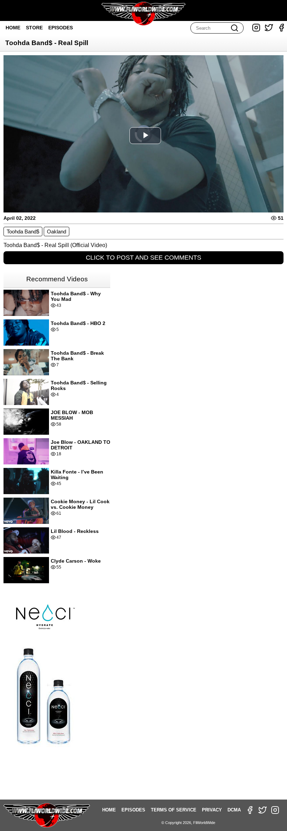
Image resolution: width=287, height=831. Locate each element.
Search (234, 28)
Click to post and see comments (143, 257)
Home (13, 27)
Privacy (212, 809)
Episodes (60, 27)
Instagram (256, 27)
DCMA (234, 809)
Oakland (56, 231)
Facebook (281, 27)
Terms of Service (173, 809)
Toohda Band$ (23, 231)
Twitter (268, 27)
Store (34, 27)
